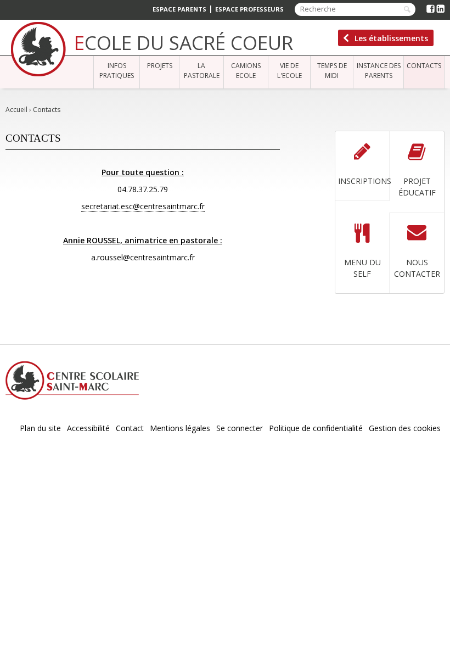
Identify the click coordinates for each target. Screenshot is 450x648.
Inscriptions (363, 181)
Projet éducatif (417, 187)
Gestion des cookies (405, 428)
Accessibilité (88, 428)
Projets (159, 65)
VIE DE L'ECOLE (289, 70)
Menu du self (362, 268)
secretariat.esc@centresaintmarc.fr (143, 206)
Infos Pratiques (116, 70)
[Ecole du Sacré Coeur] (38, 49)
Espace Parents (179, 9)
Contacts (424, 65)
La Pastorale (202, 70)
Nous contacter (417, 268)
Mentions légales (180, 428)
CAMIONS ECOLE (246, 70)
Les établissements (391, 38)
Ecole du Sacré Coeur (183, 42)
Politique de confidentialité (316, 428)
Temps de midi (332, 70)
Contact (130, 428)
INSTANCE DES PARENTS (379, 70)
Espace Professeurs (249, 9)
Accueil (16, 109)
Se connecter (239, 428)
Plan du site (40, 428)
